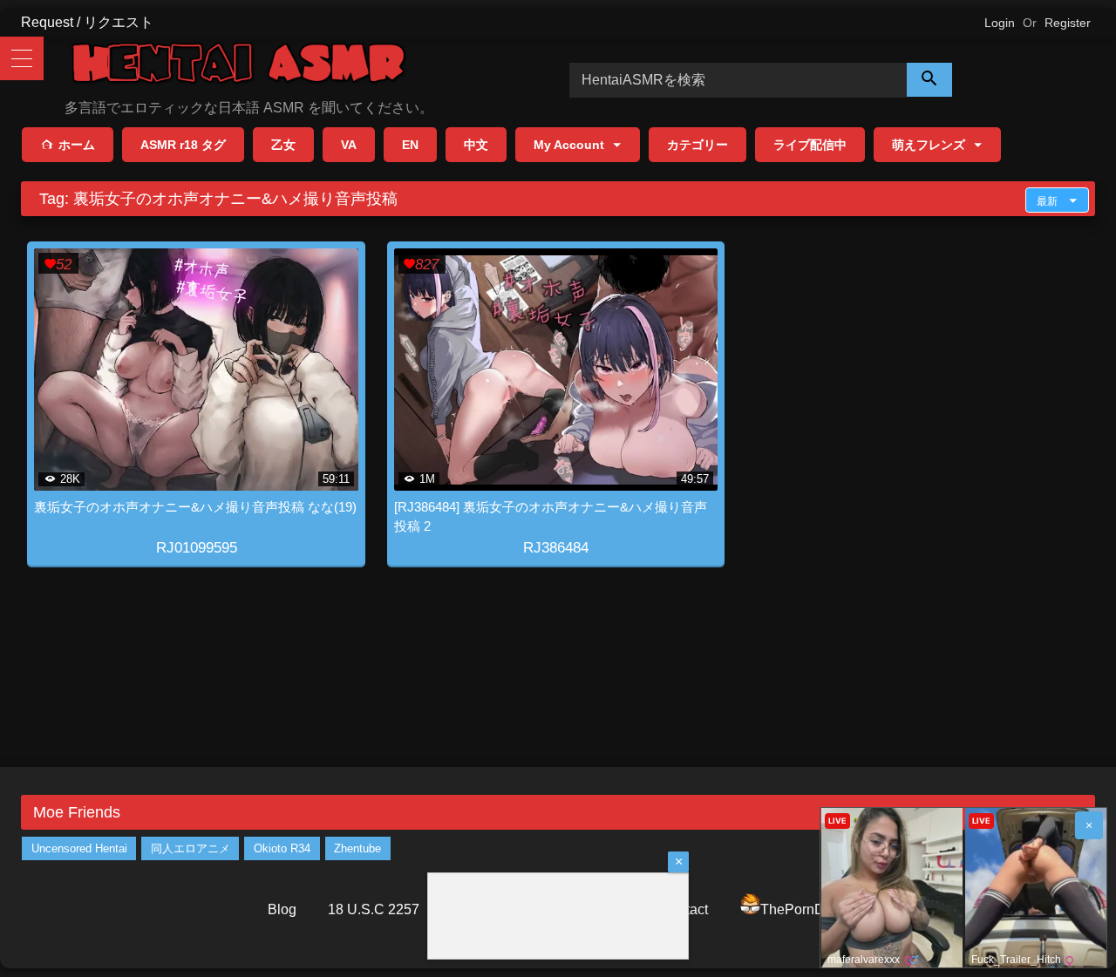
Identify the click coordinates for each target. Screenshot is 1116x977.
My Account (569, 145)
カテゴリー (697, 145)
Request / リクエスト (87, 22)
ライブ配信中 (810, 145)
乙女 (283, 145)
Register (1068, 23)
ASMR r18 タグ (183, 145)
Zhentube (357, 848)
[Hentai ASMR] (239, 66)
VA (349, 145)
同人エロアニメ (190, 848)
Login (999, 23)
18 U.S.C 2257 (373, 909)
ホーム (76, 145)
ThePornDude (804, 909)
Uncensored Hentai (79, 848)
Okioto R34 (282, 848)
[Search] (929, 80)
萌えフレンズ (928, 145)
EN (410, 145)
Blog (282, 909)
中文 (476, 145)
